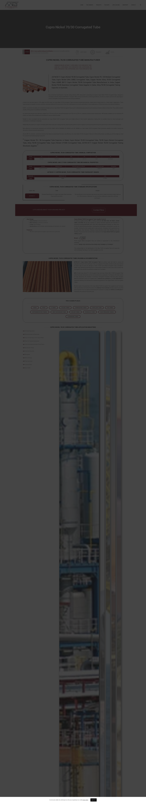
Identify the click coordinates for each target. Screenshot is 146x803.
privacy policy (85, 799)
